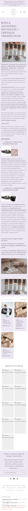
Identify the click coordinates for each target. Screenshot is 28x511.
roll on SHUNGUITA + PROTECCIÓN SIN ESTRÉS (7, 351)
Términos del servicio (10, 490)
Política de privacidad (21, 487)
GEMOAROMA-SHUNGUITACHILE (13, 485)
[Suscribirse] (23, 472)
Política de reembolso (11, 487)
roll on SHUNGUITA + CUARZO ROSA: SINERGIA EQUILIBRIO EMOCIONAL (20, 323)
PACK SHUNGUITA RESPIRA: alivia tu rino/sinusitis (7, 321)
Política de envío (19, 490)
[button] (3, 12)
